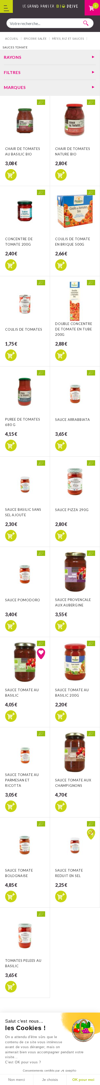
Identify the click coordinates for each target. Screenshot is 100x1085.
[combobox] (50, 23)
